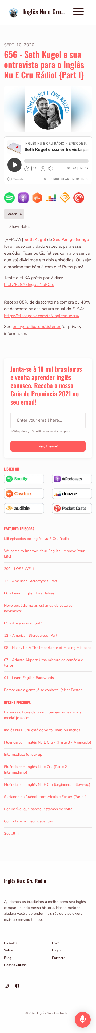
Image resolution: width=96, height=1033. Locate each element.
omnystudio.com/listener (37, 327)
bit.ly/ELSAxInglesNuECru (29, 285)
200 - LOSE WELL (19, 568)
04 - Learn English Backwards (29, 677)
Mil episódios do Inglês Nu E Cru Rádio (36, 538)
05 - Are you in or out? (23, 623)
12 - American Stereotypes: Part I (31, 635)
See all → (12, 833)
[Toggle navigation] (78, 12)
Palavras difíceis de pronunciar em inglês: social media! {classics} (43, 715)
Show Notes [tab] (19, 226)
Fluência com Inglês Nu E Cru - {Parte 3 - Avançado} (47, 742)
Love (55, 943)
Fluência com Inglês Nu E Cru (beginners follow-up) (47, 784)
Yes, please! (48, 446)
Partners (58, 957)
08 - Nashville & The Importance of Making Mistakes (47, 647)
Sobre (8, 950)
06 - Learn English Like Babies (29, 593)
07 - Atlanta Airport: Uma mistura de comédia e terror (43, 662)
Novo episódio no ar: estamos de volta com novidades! (40, 608)
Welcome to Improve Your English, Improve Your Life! (44, 553)
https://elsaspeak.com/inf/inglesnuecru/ (41, 316)
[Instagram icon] (6, 985)
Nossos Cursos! (15, 965)
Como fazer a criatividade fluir (28, 821)
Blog (7, 957)
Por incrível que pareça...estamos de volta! (38, 809)
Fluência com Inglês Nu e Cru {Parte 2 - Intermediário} (37, 769)
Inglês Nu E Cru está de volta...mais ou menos (42, 730)
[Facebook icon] (17, 985)
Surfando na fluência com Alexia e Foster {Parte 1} (46, 796)
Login (56, 950)
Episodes (10, 943)
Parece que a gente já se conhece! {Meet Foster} (43, 689)
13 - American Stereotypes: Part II (32, 580)
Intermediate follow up (23, 754)
